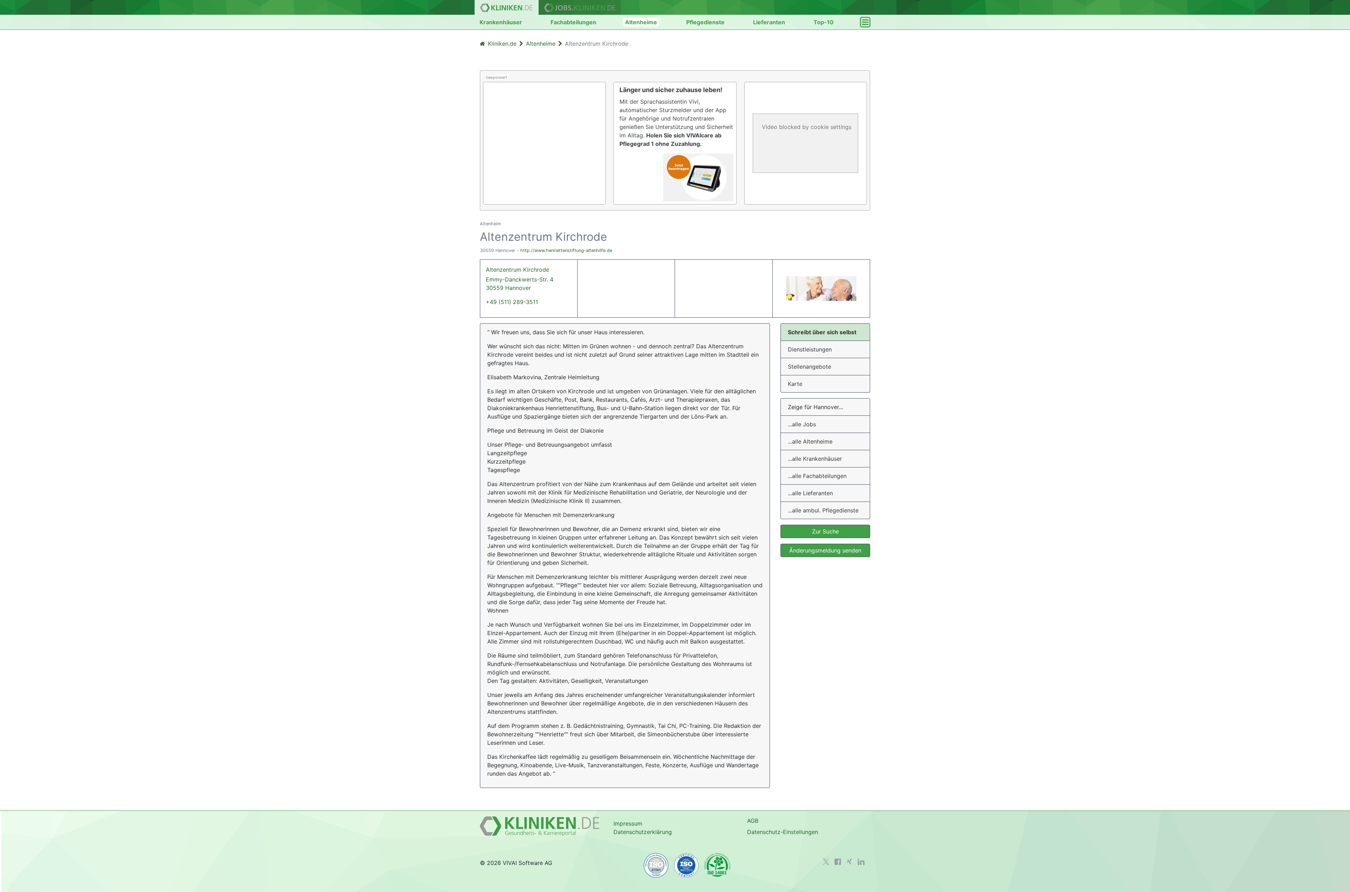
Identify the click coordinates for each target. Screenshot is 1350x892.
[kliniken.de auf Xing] (849, 861)
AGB (752, 820)
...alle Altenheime (810, 441)
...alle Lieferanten (810, 493)
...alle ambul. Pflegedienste (823, 510)
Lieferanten (769, 22)
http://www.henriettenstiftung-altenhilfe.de (566, 250)
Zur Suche (825, 531)
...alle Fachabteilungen (817, 475)
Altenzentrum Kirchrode (519, 278)
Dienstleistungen (810, 349)
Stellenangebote (809, 366)
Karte (795, 383)
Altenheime (641, 22)
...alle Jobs (802, 424)
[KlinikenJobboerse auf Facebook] (838, 862)
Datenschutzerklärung (642, 831)
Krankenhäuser (501, 22)
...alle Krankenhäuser (815, 458)
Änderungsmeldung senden (825, 550)
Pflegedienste (705, 22)
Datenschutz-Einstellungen (782, 831)
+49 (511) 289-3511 (512, 301)
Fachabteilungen (573, 22)
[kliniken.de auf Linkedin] (861, 862)
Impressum (627, 823)
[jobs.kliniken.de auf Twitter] (826, 862)
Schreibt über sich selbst (822, 332)
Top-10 (824, 22)
